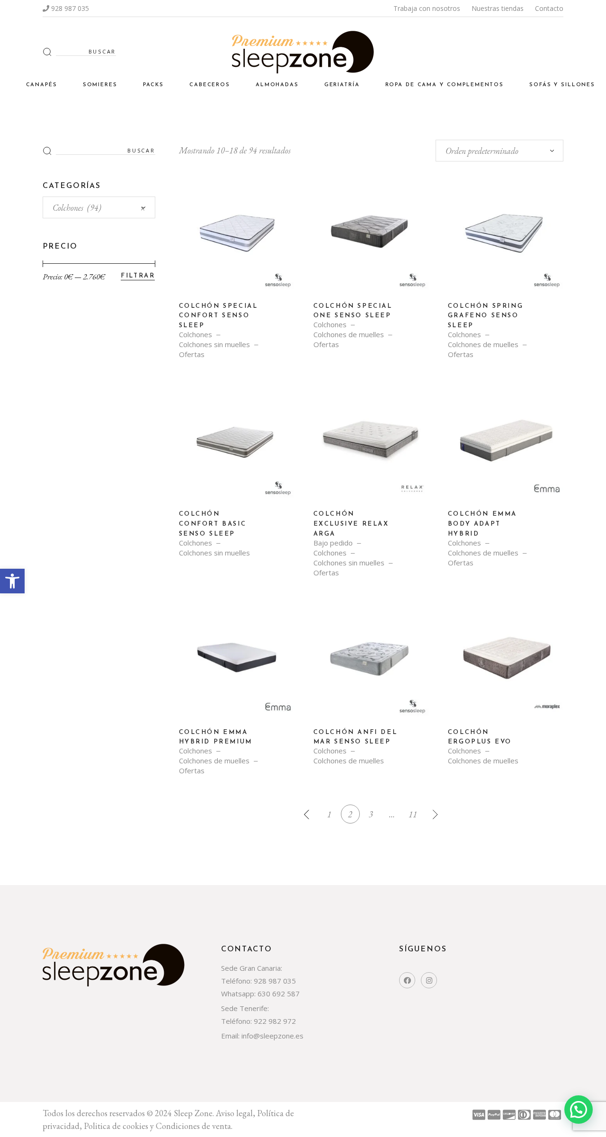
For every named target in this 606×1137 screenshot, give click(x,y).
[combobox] (499, 150)
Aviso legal (234, 1113)
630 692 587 (279, 993)
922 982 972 (275, 1021)
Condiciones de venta (193, 1125)
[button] (12, 581)
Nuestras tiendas (498, 8)
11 (413, 814)
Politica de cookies (116, 1125)
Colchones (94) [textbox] (99, 207)
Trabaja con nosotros (426, 8)
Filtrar (138, 276)
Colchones (195, 334)
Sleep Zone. (195, 1113)
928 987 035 (70, 8)
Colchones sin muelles (214, 344)
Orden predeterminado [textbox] (482, 150)
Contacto (549, 8)
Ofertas (192, 354)
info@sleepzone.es (271, 1035)
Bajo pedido (333, 542)
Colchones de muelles (348, 334)
